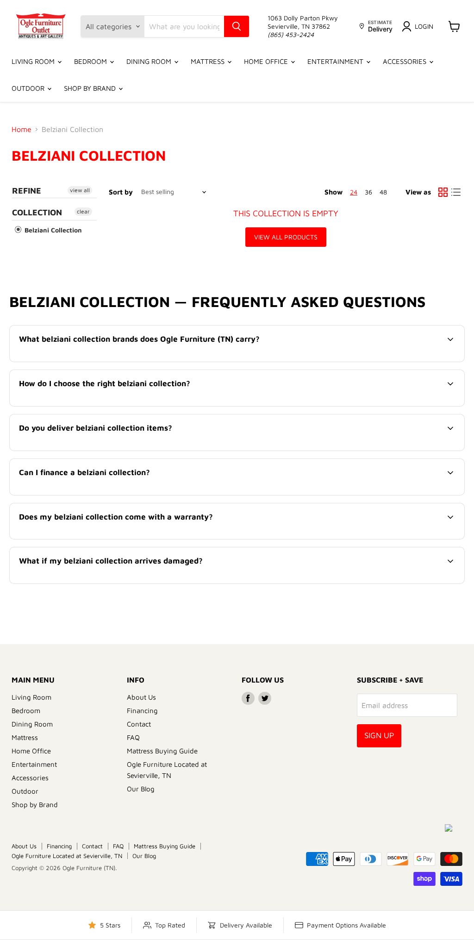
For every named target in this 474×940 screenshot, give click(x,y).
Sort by (121, 192)
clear (83, 211)
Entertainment (336, 61)
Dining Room (149, 61)
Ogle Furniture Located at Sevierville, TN (67, 855)
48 (383, 192)
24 (353, 192)
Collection (37, 212)
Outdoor (29, 88)
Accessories (405, 61)
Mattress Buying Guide (162, 751)
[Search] (236, 26)
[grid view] (443, 192)
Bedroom (91, 61)
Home (21, 129)
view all (80, 190)
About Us (141, 697)
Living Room (34, 61)
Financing (142, 710)
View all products (286, 237)
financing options (95, 494)
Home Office (267, 61)
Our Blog (141, 789)
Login (424, 26)
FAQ (133, 737)
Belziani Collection (52, 230)
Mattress (208, 61)
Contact (139, 724)
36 (368, 192)
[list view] (455, 192)
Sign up (379, 735)
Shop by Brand (91, 88)
